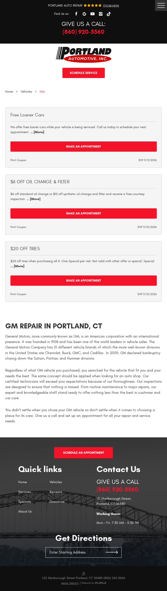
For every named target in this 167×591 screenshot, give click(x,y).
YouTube (92, 14)
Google (84, 14)
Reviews (56, 492)
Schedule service (83, 73)
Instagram (101, 14)
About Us (25, 511)
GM (42, 91)
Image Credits (69, 583)
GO (112, 552)
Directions (57, 502)
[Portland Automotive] (83, 55)
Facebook (76, 14)
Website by (93, 583)
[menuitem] (34, 485)
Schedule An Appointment (83, 453)
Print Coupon (18, 160)
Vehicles (26, 91)
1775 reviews (111, 5)
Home (9, 91)
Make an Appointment (83, 146)
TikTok (109, 14)
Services (24, 492)
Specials (24, 502)
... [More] (36, 132)
